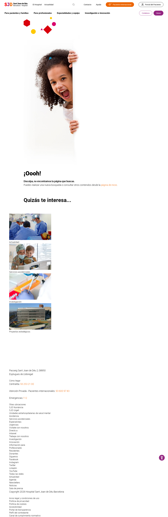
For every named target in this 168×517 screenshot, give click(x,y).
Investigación (15, 301)
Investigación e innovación (97, 13)
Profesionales (15, 447)
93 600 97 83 (62, 390)
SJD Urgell (14, 410)
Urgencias (14, 424)
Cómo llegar (14, 380)
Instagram (14, 462)
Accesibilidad (15, 506)
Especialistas (15, 421)
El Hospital (37, 4)
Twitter (12, 465)
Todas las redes (16, 473)
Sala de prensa (16, 488)
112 (25, 397)
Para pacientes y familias (16, 13)
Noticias (13, 485)
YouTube (13, 471)
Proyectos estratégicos (19, 331)
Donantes (13, 453)
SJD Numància (16, 407)
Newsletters (14, 482)
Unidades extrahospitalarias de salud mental (30, 413)
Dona (158, 13)
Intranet (12, 433)
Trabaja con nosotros (19, 436)
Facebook (13, 459)
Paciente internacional (122, 4)
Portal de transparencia (20, 509)
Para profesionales (43, 13)
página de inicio (109, 184)
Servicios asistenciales (19, 271)
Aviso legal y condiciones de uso (24, 498)
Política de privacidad (19, 501)
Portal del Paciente (153, 4)
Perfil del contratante (18, 512)
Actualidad (48, 4)
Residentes (14, 450)
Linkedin (13, 468)
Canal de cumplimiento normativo (25, 515)
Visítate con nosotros (19, 427)
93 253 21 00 (27, 384)
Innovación (14, 442)
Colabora (145, 13)
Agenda (12, 479)
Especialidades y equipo (68, 13)
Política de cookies (18, 504)
